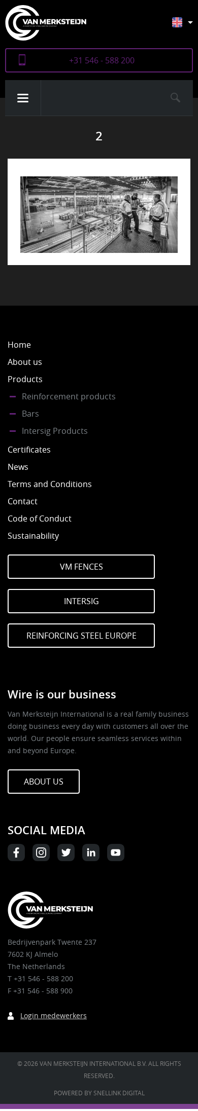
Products (25, 379)
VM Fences (81, 566)
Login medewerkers (53, 1015)
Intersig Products (55, 430)
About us (25, 361)
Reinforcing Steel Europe (81, 635)
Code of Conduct (40, 518)
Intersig (81, 601)
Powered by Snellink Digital (99, 1093)
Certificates (29, 449)
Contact (23, 501)
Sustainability (33, 535)
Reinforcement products (69, 396)
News (18, 466)
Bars (30, 413)
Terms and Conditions (50, 484)
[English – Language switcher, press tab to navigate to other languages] (190, 27)
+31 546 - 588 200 (102, 60)
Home (19, 344)
